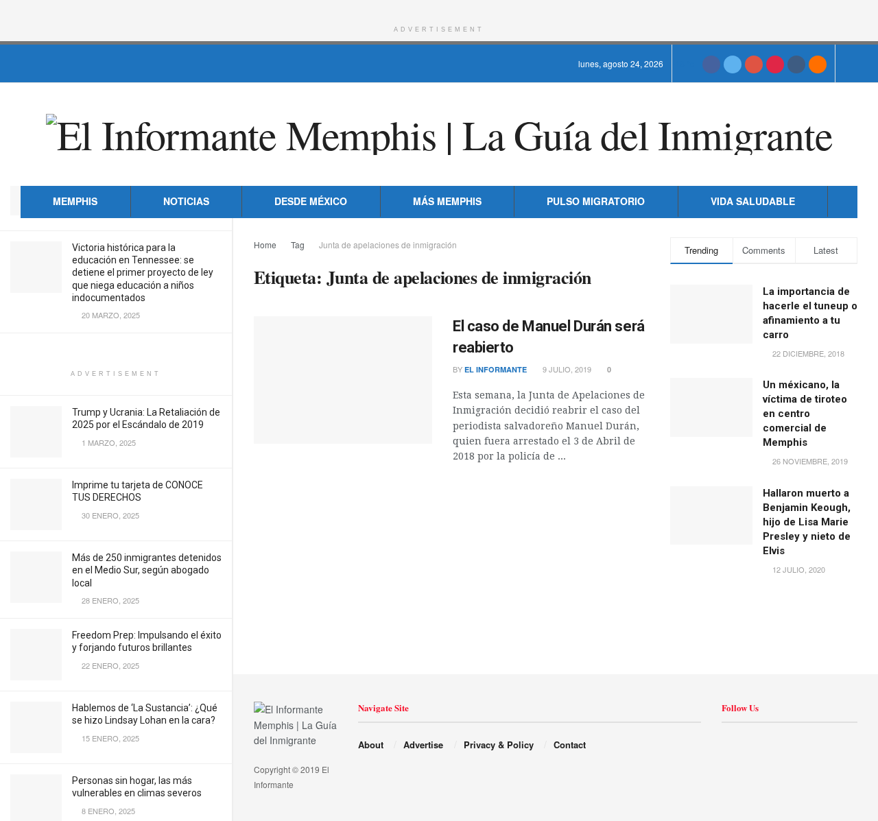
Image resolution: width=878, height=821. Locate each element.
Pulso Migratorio (596, 201)
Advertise (423, 744)
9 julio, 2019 (566, 369)
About (370, 744)
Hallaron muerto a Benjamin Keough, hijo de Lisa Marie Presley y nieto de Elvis (807, 522)
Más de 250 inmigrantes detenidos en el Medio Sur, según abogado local (147, 570)
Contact (570, 744)
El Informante (495, 369)
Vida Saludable (753, 201)
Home (265, 244)
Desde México (310, 201)
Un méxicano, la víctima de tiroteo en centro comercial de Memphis (805, 414)
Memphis (75, 201)
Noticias (186, 201)
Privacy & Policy (499, 744)
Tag (298, 244)
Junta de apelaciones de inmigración (388, 244)
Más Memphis (447, 201)
